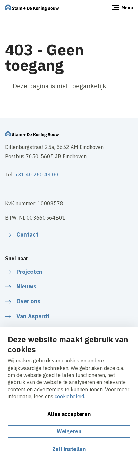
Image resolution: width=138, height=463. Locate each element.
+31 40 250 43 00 (36, 174)
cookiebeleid (69, 396)
